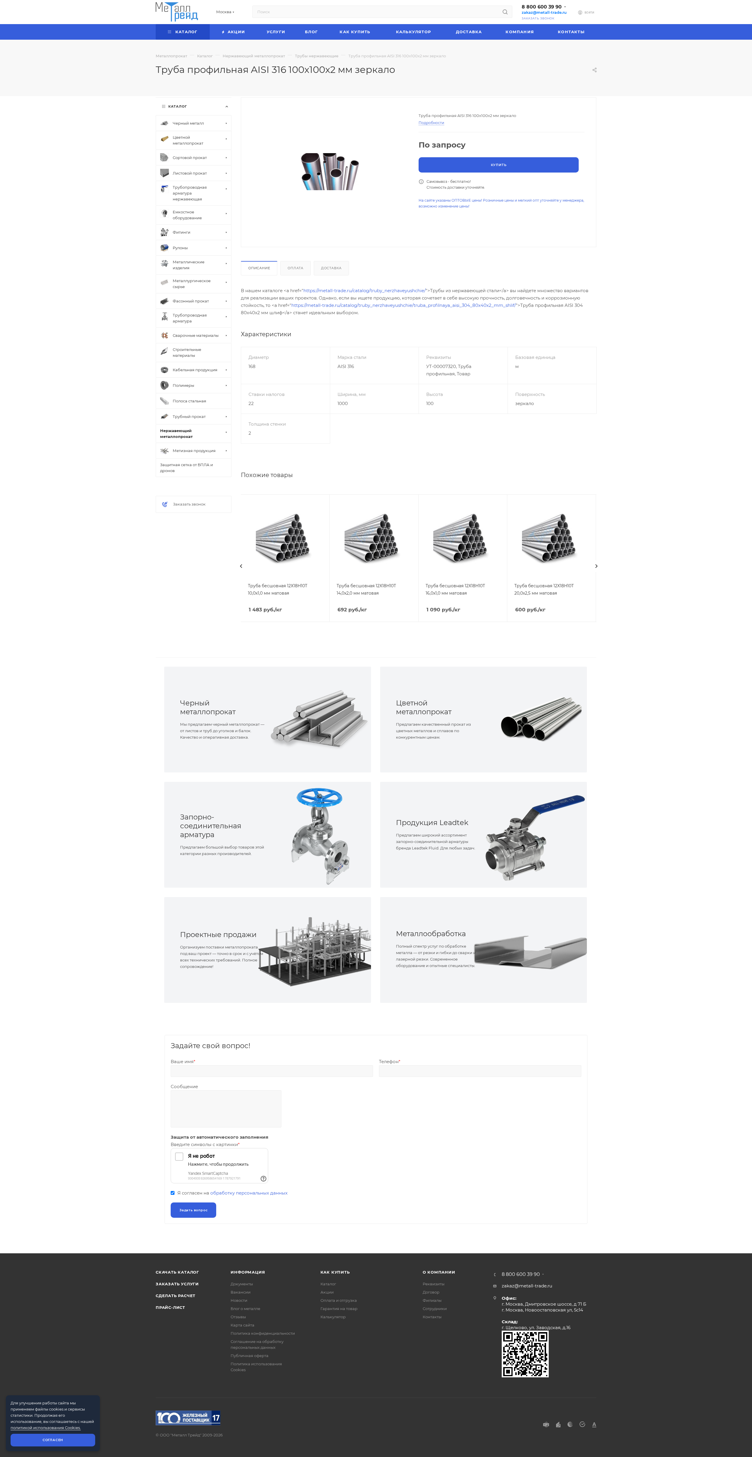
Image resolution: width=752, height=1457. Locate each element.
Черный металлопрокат (208, 707)
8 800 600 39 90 (542, 7)
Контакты (432, 1316)
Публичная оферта (249, 1355)
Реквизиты (433, 1284)
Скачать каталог (177, 1272)
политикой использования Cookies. (46, 1427)
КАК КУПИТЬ (335, 1272)
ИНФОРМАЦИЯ (248, 1272)
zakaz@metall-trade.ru (544, 12)
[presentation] (241, 566)
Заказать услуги (177, 1284)
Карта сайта (242, 1325)
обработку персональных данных (249, 1193)
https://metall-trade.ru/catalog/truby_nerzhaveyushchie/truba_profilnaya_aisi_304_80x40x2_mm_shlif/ (403, 305)
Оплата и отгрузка (338, 1300)
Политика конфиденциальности (263, 1333)
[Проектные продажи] (319, 950)
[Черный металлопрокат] (319, 719)
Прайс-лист (170, 1307)
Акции (327, 1292)
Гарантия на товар (338, 1308)
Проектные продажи (218, 934)
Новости (239, 1300)
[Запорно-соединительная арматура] (319, 835)
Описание (259, 268)
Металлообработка (431, 933)
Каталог (328, 1284)
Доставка (331, 268)
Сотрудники (435, 1308)
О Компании (439, 1272)
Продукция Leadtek (432, 822)
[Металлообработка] (535, 950)
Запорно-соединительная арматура (210, 826)
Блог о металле (245, 1308)
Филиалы (432, 1300)
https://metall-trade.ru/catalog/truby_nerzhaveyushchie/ (364, 290)
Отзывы (238, 1316)
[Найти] (505, 12)
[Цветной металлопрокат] (535, 719)
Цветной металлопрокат (423, 707)
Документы (242, 1284)
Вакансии (241, 1292)
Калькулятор (333, 1316)
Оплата (295, 268)
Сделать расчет (175, 1295)
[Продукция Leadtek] (535, 835)
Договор (431, 1292)
